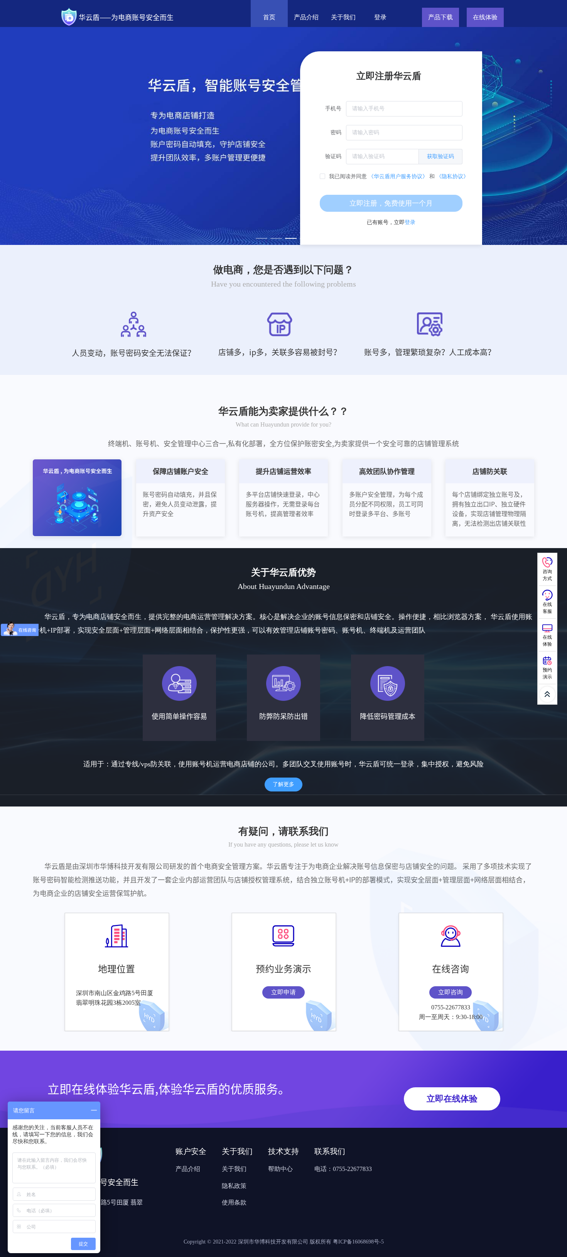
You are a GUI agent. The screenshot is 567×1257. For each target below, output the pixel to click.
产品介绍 (306, 17)
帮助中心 (280, 1169)
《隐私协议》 (452, 176)
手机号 (333, 108)
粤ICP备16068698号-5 (358, 1242)
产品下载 (440, 17)
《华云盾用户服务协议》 (398, 176)
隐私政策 (234, 1186)
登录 (380, 17)
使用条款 (234, 1202)
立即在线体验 (452, 1098)
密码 (336, 132)
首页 (269, 17)
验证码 (333, 156)
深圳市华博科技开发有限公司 (274, 1242)
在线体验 (485, 17)
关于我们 (343, 17)
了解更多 (283, 784)
